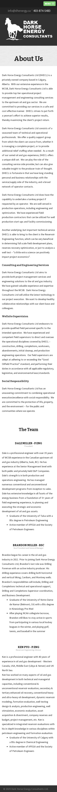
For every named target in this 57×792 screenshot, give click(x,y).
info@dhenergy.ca (19, 11)
